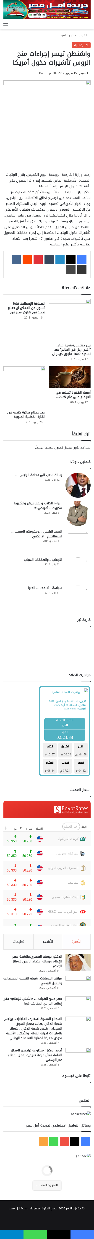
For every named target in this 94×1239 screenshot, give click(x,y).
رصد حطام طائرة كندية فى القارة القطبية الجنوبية (26, 414)
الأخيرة (76, 941)
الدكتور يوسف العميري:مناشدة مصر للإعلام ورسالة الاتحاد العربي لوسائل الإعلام (37, 961)
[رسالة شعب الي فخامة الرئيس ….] (78, 485)
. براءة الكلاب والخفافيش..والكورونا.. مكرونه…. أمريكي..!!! (37, 505)
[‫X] (71, 259)
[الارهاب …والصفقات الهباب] (78, 569)
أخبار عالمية (67, 35)
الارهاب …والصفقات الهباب (43, 560)
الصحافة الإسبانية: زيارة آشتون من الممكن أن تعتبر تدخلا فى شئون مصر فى (26, 308)
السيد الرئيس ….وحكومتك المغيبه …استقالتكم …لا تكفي (36, 533)
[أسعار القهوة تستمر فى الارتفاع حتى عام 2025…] (70, 377)
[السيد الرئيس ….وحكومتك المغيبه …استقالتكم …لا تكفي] (78, 541)
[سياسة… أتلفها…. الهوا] (78, 598)
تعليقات (18, 941)
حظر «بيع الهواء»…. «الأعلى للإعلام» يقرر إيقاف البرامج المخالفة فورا (33, 1001)
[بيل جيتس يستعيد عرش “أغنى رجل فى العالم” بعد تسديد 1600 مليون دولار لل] (70, 320)
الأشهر (48, 941)
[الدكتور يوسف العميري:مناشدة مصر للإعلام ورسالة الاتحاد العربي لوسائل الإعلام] (78, 962)
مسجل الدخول (63, 448)
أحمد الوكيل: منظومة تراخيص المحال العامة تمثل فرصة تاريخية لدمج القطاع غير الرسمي (35, 1055)
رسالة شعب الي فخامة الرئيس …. (38, 475)
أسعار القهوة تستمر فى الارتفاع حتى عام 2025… (73, 395)
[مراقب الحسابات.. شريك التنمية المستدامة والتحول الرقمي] (78, 984)
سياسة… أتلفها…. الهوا (45, 588)
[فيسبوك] (81, 259)
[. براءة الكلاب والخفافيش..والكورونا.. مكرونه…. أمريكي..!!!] (78, 513)
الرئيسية (82, 35)
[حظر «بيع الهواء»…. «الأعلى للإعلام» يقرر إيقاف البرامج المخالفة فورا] (78, 1004)
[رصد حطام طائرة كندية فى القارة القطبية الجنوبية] (24, 387)
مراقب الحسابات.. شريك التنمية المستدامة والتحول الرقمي (32, 980)
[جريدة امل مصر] (47, 9)
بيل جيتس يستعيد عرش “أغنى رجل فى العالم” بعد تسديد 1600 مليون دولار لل (71, 349)
